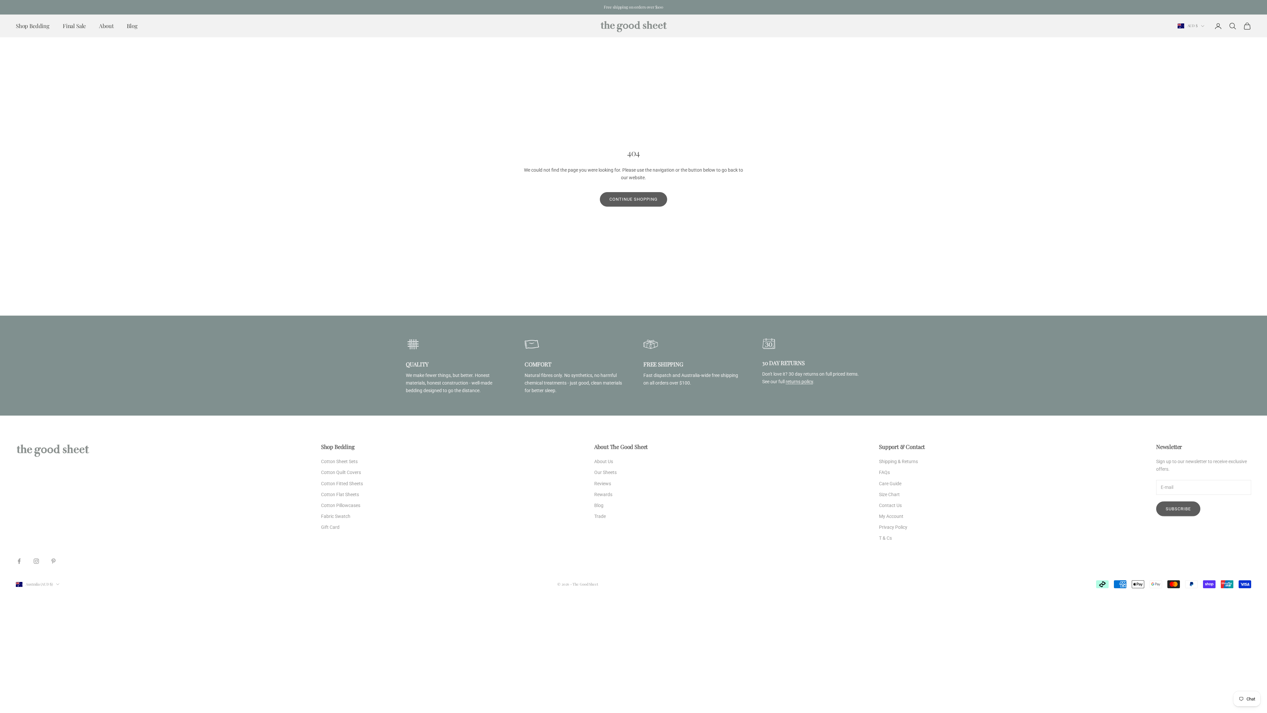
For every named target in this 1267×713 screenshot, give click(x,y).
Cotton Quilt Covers (341, 472)
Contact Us (890, 505)
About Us (603, 461)
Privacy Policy (893, 527)
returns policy (799, 381)
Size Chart (889, 494)
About (106, 25)
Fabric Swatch (335, 516)
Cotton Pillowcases (340, 505)
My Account (891, 516)
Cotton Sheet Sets (339, 461)
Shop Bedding (32, 25)
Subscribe (1178, 508)
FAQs (884, 472)
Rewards (603, 494)
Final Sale (74, 25)
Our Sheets (605, 472)
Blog (132, 25)
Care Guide (890, 483)
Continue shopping (633, 199)
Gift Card (330, 527)
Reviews (602, 483)
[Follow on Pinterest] (53, 561)
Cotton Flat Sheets (340, 494)
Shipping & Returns (898, 461)
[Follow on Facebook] (19, 561)
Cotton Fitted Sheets (342, 483)
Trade (600, 516)
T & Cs (885, 538)
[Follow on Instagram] (36, 561)
